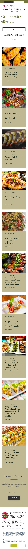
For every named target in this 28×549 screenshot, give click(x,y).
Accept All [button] (14, 546)
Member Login (19, 1)
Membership (9, 1)
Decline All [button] (22, 546)
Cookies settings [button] (6, 546)
